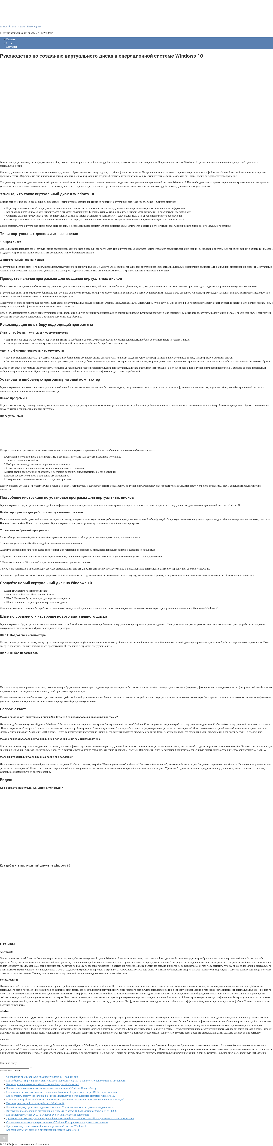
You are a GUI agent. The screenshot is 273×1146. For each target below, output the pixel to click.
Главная (10, 39)
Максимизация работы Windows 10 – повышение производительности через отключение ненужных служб (65, 1099)
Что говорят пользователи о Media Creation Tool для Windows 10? (42, 1084)
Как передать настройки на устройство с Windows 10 (35, 1103)
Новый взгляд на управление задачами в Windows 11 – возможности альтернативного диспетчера (60, 1107)
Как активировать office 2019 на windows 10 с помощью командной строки (47, 1114)
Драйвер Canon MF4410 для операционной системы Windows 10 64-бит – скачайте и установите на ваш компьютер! (70, 1118)
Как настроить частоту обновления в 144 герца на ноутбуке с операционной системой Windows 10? (60, 1095)
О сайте (10, 43)
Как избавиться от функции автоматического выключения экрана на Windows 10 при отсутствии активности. (66, 1080)
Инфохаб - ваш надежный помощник (20, 26)
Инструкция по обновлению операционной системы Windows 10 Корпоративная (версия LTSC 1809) (61, 1111)
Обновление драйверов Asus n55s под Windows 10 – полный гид (42, 1076)
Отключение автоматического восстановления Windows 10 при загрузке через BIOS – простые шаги (61, 1092)
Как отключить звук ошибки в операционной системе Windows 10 (42, 1129)
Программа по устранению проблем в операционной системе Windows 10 (46, 1126)
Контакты (11, 46)
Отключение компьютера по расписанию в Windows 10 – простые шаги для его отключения (57, 1122)
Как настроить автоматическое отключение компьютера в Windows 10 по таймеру (51, 1088)
